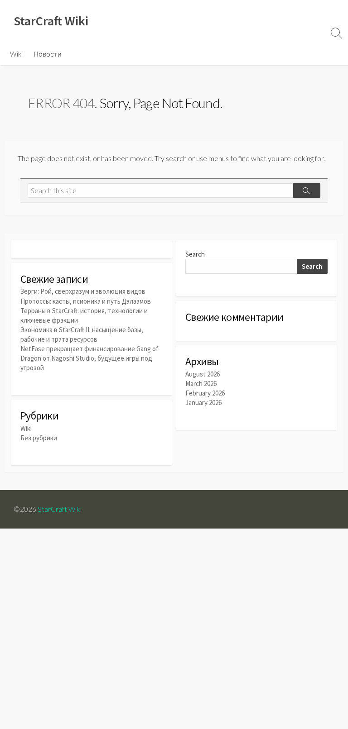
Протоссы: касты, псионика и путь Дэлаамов (85, 301)
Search (195, 254)
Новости (48, 54)
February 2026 (205, 393)
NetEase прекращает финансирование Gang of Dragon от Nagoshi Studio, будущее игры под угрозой (89, 358)
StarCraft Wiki (60, 509)
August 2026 (202, 374)
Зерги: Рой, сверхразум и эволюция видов (82, 291)
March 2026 (201, 383)
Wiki (16, 54)
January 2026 (203, 402)
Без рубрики (38, 438)
